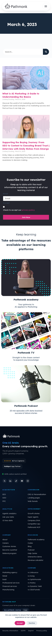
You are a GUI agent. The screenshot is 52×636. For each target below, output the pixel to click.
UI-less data (7, 520)
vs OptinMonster (34, 579)
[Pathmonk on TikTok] (16, 481)
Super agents (33, 517)
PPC (4, 501)
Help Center (32, 553)
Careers (5, 543)
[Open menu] (45, 6)
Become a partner (9, 550)
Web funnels (33, 501)
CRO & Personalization (37, 494)
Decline (32, 623)
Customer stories (9, 546)
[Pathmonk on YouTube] (22, 481)
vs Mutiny (31, 583)
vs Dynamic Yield (35, 586)
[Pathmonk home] (11, 436)
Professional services (10, 583)
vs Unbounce (33, 572)
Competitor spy (34, 524)
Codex (30, 543)
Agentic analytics (9, 513)
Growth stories (34, 513)
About (4, 539)
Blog (29, 546)
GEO (4, 498)
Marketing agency (9, 572)
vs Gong (31, 576)
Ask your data (8, 517)
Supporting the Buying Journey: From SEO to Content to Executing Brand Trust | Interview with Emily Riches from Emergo (25, 145)
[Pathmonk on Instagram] (28, 481)
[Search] (46, 52)
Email (5, 194)
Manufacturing (8, 590)
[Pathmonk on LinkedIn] (10, 481)
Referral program (9, 553)
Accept (20, 623)
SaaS (4, 579)
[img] (17, 6)
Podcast (31, 550)
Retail (4, 576)
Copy (25, 610)
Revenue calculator (35, 560)
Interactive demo (35, 557)
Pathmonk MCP (34, 527)
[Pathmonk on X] (4, 481)
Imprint (31, 631)
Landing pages (34, 498)
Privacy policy (41, 631)
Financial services (9, 586)
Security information (10, 631)
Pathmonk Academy (36, 539)
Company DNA (34, 520)
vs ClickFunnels (34, 590)
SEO (4, 494)
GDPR (23, 631)
